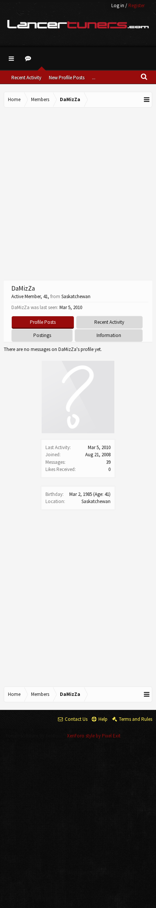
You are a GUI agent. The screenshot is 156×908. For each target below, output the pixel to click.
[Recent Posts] (29, 58)
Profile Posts (43, 322)
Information (109, 335)
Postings (42, 335)
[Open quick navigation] (147, 99)
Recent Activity (26, 77)
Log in (117, 5)
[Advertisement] (78, 193)
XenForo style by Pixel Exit (93, 736)
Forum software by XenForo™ (36, 736)
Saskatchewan (96, 501)
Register (136, 5)
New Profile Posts (66, 77)
